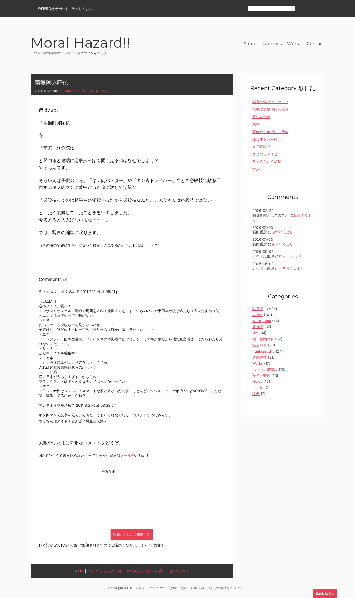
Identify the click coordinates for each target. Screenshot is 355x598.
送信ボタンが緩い (266, 139)
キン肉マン (104, 91)
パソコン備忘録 (265, 369)
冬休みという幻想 (266, 161)
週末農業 (259, 357)
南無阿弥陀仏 (51, 82)
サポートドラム (66, 9)
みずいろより (282, 232)
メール (125, 455)
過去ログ (259, 345)
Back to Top (325, 593)
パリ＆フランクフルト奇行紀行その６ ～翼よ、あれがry (136, 571)
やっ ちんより (290, 256)
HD (81, 571)
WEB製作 (45, 9)
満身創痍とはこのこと (270, 102)
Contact (315, 43)
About (250, 43)
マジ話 (257, 387)
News (257, 381)
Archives (272, 43)
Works (294, 43)
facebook (311, 9)
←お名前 (109, 471)
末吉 (256, 124)
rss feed (302, 9)
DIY (255, 333)
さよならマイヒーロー (270, 154)
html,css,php (263, 351)
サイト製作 (261, 375)
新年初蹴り (261, 146)
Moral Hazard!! (80, 43)
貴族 (256, 169)
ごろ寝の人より (291, 268)
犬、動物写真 (263, 339)
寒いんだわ (261, 117)
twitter (321, 9)
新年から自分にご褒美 (270, 132)
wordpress (261, 320)
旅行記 (257, 327)
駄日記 (88, 91)
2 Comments (70, 91)
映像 (256, 393)
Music (257, 315)
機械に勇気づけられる (270, 109)
